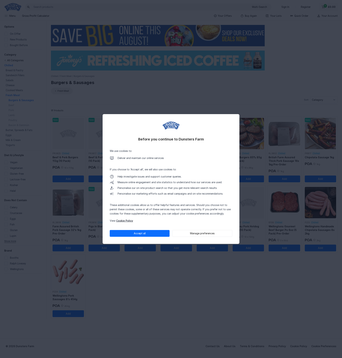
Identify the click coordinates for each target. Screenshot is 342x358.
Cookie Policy (124, 220)
